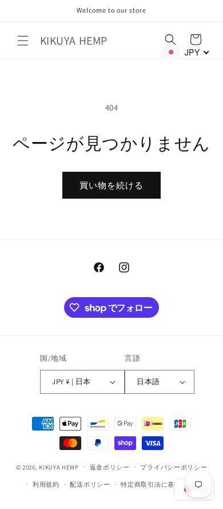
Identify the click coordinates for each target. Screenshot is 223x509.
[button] (22, 40)
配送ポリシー (90, 484)
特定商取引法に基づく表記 (161, 484)
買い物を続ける (111, 185)
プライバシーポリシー (173, 467)
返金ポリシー (110, 467)
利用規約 (46, 484)
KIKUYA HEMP (59, 467)
